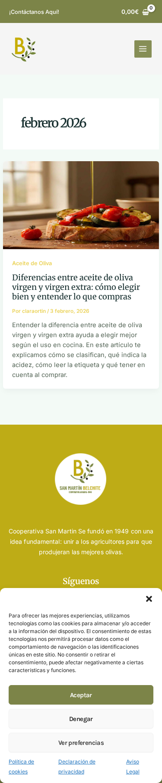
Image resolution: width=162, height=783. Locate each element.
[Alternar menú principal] (143, 49)
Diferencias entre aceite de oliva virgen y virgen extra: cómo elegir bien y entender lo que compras (76, 287)
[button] (149, 599)
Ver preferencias (81, 743)
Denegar (81, 719)
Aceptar (81, 695)
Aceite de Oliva (32, 263)
